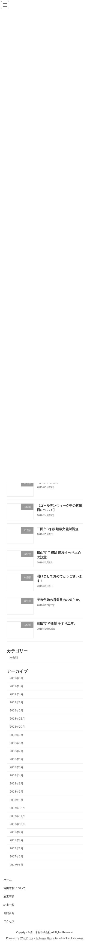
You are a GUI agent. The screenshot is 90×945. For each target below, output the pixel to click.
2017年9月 (16, 832)
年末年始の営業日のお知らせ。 (59, 600)
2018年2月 (16, 791)
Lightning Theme (45, 937)
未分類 (14, 657)
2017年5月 (16, 864)
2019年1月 (16, 710)
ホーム (7, 879)
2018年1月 (16, 800)
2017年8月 (16, 840)
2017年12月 (17, 808)
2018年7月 (16, 751)
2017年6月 (16, 856)
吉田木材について (14, 888)
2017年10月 (17, 824)
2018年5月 (16, 767)
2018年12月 (17, 718)
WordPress (26, 937)
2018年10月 (17, 727)
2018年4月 (16, 775)
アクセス (9, 921)
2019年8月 (16, 678)
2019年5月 (16, 686)
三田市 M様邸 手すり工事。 (57, 623)
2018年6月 (16, 759)
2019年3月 (16, 702)
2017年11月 (17, 816)
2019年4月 (16, 694)
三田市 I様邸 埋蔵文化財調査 (57, 529)
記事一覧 (9, 904)
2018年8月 (16, 743)
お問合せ (9, 913)
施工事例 (9, 896)
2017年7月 (16, 848)
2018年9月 (16, 735)
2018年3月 (16, 783)
